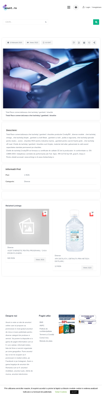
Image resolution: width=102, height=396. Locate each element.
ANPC (42, 326)
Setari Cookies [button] (61, 392)
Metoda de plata (46, 341)
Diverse (27, 181)
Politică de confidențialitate (46, 330)
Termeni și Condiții (47, 334)
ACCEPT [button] (74, 392)
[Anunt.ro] (9, 7)
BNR (41, 322)
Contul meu (44, 338)
